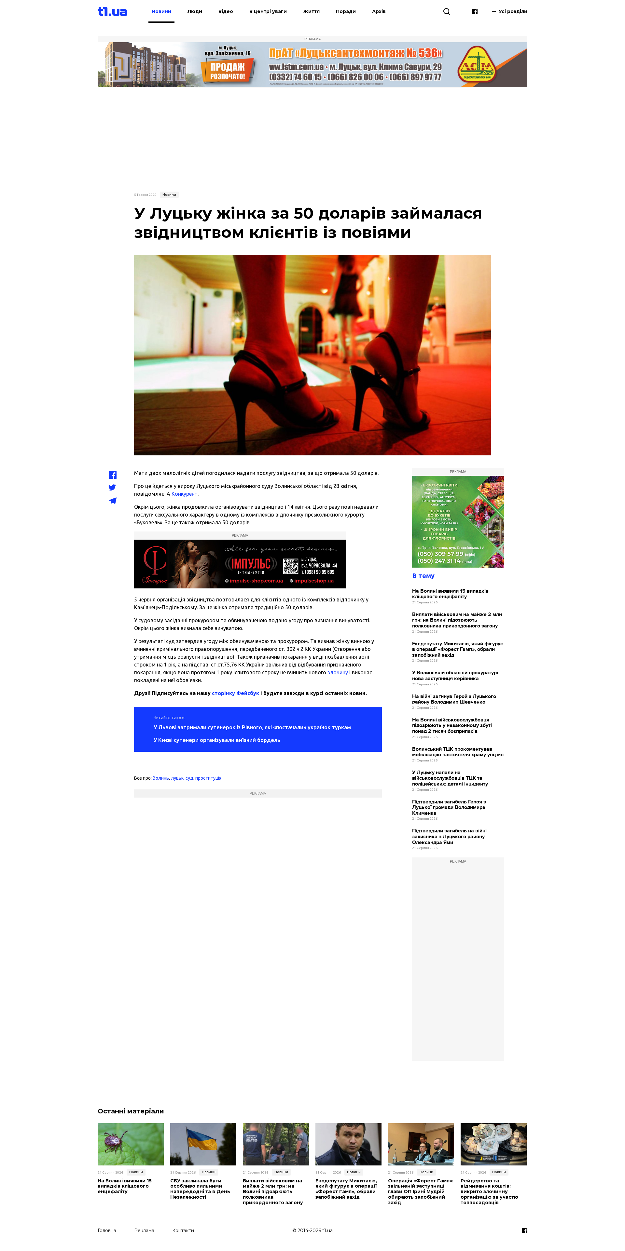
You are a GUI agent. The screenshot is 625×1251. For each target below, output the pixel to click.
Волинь (161, 778)
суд (189, 778)
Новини (161, 11)
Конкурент (185, 494)
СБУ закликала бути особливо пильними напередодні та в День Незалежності (200, 1189)
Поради (346, 11)
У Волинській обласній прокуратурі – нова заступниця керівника (457, 675)
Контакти (183, 1230)
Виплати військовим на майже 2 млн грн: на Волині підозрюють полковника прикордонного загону (457, 620)
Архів (379, 11)
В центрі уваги (268, 11)
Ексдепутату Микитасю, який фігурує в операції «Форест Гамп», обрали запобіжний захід (457, 649)
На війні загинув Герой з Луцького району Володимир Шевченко (454, 699)
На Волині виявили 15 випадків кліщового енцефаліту (450, 594)
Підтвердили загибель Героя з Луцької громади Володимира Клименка (449, 807)
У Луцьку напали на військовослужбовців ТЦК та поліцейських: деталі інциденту (450, 778)
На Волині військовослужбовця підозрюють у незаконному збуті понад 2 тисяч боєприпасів (452, 725)
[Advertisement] (312, 138)
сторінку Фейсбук (235, 693)
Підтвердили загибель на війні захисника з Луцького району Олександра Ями (449, 836)
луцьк (177, 778)
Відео (225, 11)
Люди (195, 11)
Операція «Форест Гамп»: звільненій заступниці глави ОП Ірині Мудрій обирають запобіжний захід (420, 1191)
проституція (208, 778)
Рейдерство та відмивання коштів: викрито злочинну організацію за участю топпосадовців (489, 1191)
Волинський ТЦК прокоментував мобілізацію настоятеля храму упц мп (458, 752)
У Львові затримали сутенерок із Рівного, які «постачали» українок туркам (252, 727)
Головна (107, 1230)
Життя (311, 11)
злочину (337, 672)
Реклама (144, 1230)
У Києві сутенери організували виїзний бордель (217, 740)
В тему (423, 575)
